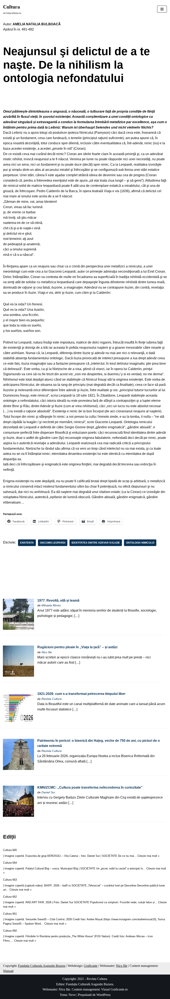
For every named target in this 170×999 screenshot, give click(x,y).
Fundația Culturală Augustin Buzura (89, 984)
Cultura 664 (10, 862)
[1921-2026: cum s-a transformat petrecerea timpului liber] (18, 722)
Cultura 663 (10, 879)
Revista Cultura (51, 698)
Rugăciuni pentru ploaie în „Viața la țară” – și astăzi (77, 647)
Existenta (27, 542)
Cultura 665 (10, 850)
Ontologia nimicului (140, 542)
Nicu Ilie (46, 652)
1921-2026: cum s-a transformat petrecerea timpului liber (81, 694)
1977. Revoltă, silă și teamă (58, 600)
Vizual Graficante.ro (114, 989)
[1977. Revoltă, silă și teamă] (18, 628)
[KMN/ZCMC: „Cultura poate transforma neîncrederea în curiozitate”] (18, 815)
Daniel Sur (48, 792)
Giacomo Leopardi (52, 542)
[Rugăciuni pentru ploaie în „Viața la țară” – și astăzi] (18, 675)
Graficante (90, 965)
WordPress (103, 995)
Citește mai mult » (148, 855)
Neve (72, 995)
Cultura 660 (10, 930)
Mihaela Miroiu (51, 605)
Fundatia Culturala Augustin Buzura (41, 965)
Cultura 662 (10, 896)
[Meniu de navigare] (162, 9)
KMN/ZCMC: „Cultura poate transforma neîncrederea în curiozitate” (90, 787)
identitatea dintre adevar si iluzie (96, 542)
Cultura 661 (10, 913)
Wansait (8, 971)
